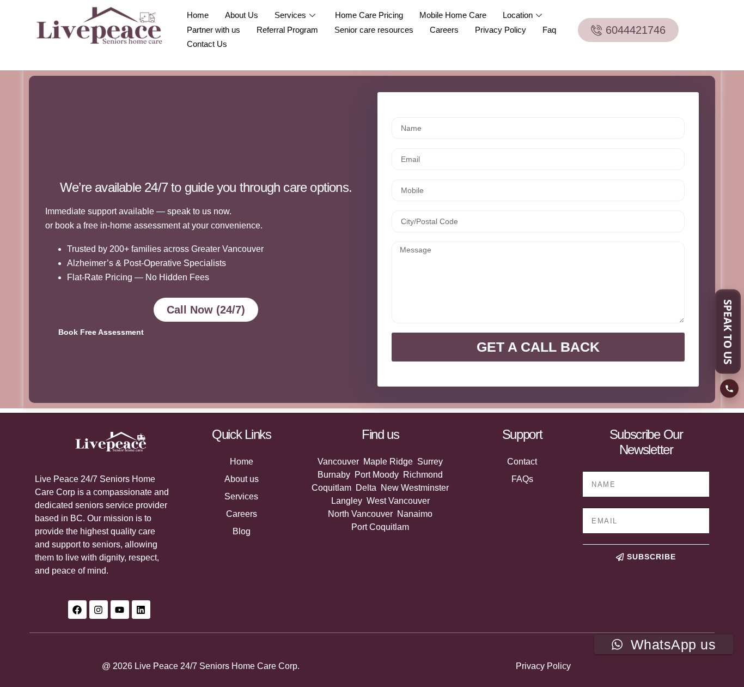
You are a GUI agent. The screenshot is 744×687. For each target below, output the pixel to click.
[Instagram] (98, 609)
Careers (444, 29)
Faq (549, 29)
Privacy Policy (500, 29)
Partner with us (213, 29)
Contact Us (207, 44)
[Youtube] (120, 609)
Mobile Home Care (452, 15)
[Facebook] (77, 609)
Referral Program (287, 29)
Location (518, 15)
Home (198, 15)
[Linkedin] (141, 609)
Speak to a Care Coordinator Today (205, 149)
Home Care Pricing (369, 15)
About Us (241, 15)
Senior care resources (373, 29)
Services (290, 15)
